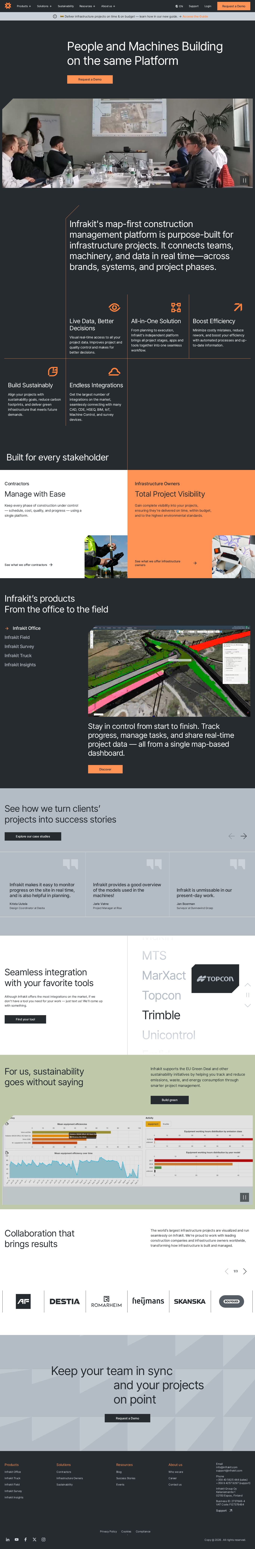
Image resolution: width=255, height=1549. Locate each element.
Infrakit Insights (14, 1497)
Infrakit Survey (13, 1491)
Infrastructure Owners (70, 1478)
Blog (119, 1471)
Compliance (143, 1531)
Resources (86, 6)
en (181, 6)
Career (173, 1478)
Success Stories (126, 1478)
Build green (170, 1100)
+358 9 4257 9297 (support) (233, 1483)
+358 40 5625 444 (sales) (232, 1479)
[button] (243, 836)
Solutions (43, 6)
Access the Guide (195, 16)
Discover (105, 769)
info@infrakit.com (227, 1467)
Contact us (175, 1484)
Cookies (126, 1531)
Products (22, 6)
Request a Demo (233, 6)
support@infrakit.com (229, 1470)
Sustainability (66, 6)
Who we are (176, 1471)
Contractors (64, 1471)
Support (194, 6)
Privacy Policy (108, 1531)
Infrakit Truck (12, 1478)
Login (208, 6)
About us (106, 6)
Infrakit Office (13, 1471)
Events (120, 1484)
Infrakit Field (12, 1484)
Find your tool (25, 1019)
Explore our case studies (33, 836)
